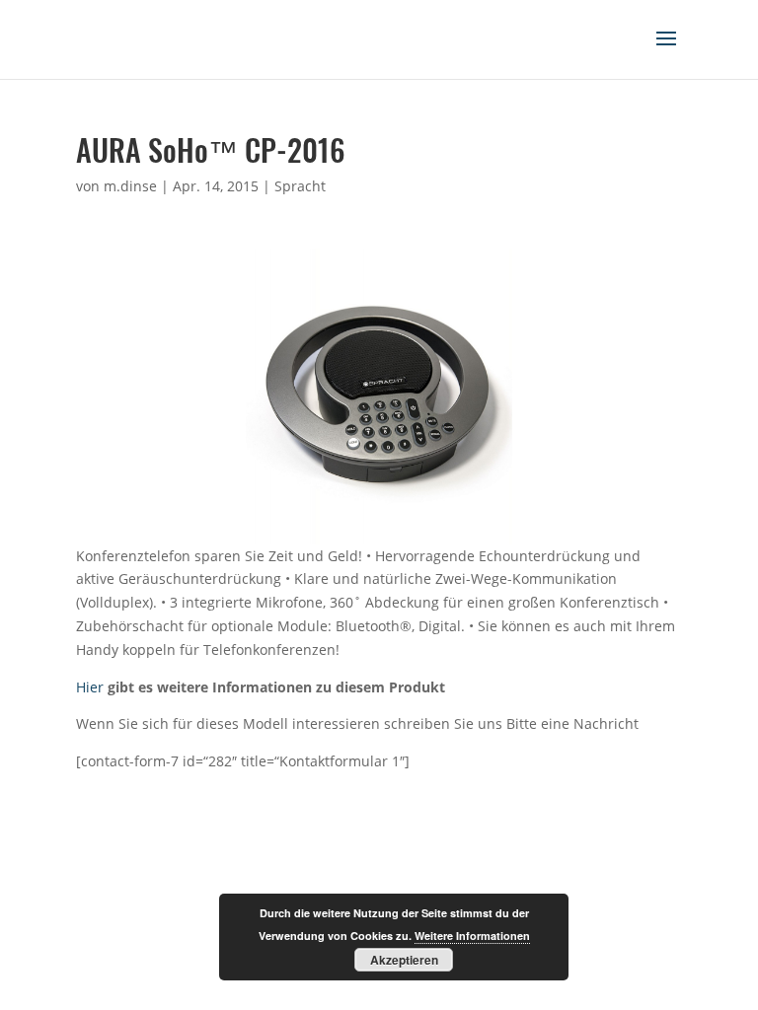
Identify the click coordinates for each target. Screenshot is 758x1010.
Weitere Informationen (472, 935)
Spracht (300, 186)
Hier (90, 687)
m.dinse (130, 186)
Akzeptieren (404, 960)
